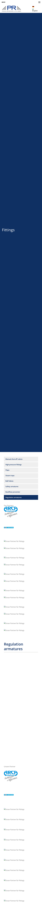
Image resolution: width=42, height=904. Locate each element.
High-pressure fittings (13, 465)
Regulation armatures (13, 497)
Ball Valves (9, 481)
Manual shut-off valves (13, 459)
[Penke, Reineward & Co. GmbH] (11, 8)
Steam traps (9, 475)
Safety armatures (11, 486)
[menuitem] (33, 6)
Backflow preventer (12, 492)
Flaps (7, 470)
